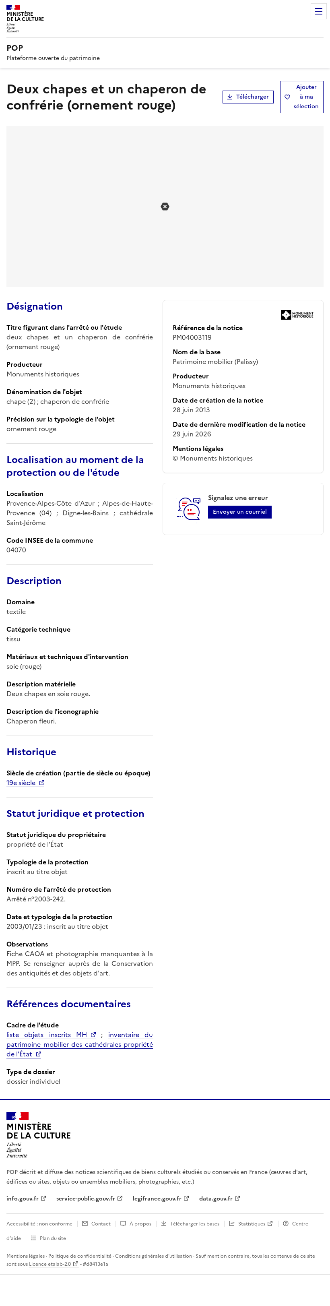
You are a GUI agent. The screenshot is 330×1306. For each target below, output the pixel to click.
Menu (319, 11)
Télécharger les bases (194, 1223)
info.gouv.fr (22, 1198)
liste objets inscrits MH (46, 1034)
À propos (140, 1223)
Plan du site (53, 1238)
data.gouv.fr (216, 1198)
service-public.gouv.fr (85, 1198)
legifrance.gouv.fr (157, 1198)
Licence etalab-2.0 (50, 1264)
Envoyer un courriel (240, 512)
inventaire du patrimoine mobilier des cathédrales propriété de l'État (79, 1044)
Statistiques (251, 1223)
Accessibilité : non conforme (39, 1223)
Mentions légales (25, 1256)
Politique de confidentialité (79, 1256)
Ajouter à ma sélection (306, 97)
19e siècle (20, 782)
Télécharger (252, 97)
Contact (101, 1223)
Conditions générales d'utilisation (153, 1256)
